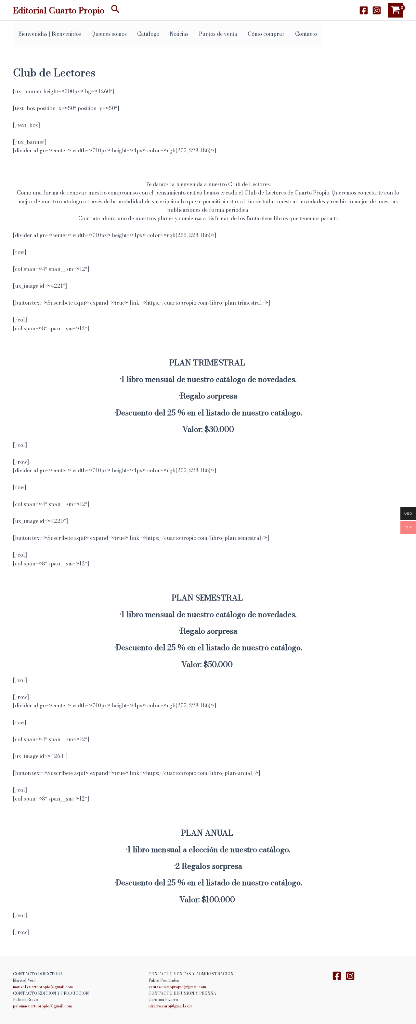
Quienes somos (109, 34)
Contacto (306, 34)
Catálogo (148, 34)
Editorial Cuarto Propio (58, 10)
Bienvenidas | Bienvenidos (49, 34)
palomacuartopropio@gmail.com (42, 1006)
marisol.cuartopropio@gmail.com (43, 987)
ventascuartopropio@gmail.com (177, 987)
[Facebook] (363, 10)
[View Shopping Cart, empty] (395, 10)
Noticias (179, 34)
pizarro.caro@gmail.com (170, 1006)
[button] (115, 10)
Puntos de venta (218, 34)
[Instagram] (376, 10)
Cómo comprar (266, 34)
